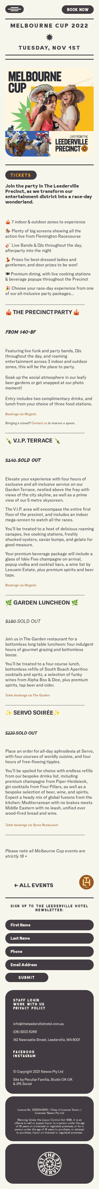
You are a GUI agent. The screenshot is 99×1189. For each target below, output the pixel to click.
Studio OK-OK (61, 1079)
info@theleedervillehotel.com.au (38, 1024)
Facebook (24, 1052)
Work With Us (29, 1004)
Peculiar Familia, (37, 1079)
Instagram (24, 1056)
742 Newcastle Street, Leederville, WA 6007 (46, 1040)
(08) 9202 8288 (25, 1032)
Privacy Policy (29, 1008)
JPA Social (24, 1084)
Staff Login (26, 1000)
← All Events (33, 885)
